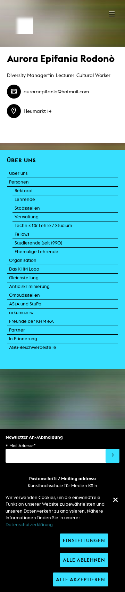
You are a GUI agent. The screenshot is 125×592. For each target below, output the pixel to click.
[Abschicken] (112, 456)
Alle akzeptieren (80, 579)
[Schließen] (115, 500)
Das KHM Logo (24, 269)
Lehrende (25, 199)
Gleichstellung (24, 277)
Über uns (18, 173)
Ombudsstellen (24, 295)
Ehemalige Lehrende (36, 251)
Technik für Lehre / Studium (43, 225)
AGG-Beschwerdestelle (32, 347)
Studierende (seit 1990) (38, 243)
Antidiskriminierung (29, 286)
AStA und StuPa (25, 303)
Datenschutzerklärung (29, 524)
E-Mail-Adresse (20, 445)
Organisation (22, 260)
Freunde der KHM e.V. (31, 321)
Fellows (22, 234)
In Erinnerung (23, 338)
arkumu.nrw (21, 312)
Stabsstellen (27, 208)
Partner (17, 330)
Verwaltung (27, 216)
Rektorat (24, 190)
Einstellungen (84, 540)
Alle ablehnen (84, 560)
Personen (19, 182)
